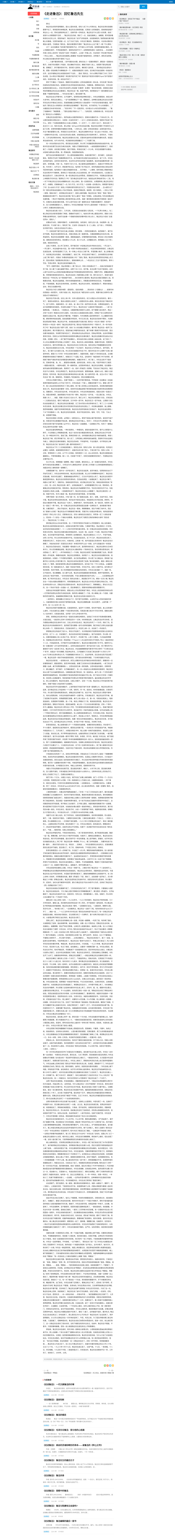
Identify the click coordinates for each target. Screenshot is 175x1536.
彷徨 (37, 29)
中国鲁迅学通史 (34, 154)
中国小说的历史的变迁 (34, 146)
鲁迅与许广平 (35, 171)
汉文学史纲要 (35, 133)
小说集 (4, 2)
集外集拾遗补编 (34, 70)
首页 (44, 7)
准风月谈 (36, 103)
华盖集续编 (35, 55)
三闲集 (37, 107)
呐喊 (37, 25)
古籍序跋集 (35, 130)
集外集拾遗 (35, 66)
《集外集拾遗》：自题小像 (127, 63)
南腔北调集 (35, 73)
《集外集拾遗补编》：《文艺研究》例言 (131, 27)
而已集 (37, 40)
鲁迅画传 (36, 164)
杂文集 (12, 2)
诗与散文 (21, 2)
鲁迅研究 (39, 2)
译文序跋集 (35, 137)
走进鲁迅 (49, 7)
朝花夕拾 (36, 118)
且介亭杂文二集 (34, 88)
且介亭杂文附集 (34, 96)
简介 (37, 21)
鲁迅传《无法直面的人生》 (34, 159)
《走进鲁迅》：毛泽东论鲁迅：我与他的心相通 (63, 1430)
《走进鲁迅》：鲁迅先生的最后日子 (58, 1460)
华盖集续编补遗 (34, 59)
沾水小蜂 (54, 18)
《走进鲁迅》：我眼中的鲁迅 (55, 1491)
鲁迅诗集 (36, 122)
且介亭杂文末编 (34, 92)
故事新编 (36, 32)
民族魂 (128, 87)
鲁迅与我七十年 (34, 167)
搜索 (143, 7)
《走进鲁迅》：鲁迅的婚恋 (54, 1415)
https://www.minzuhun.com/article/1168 (75, 1359)
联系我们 (130, 89)
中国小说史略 (35, 141)
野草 (37, 115)
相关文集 (48, 2)
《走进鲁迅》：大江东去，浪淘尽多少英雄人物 (98, 1373)
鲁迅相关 (36, 192)
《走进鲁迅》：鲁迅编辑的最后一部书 (59, 1521)
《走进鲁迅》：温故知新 (53, 1400)
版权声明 (123, 89)
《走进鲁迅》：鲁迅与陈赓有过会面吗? (60, 1506)
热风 (37, 47)
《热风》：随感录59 (125, 70)
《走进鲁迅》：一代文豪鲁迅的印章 (58, 1384)
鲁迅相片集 (35, 178)
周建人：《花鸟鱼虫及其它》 (34, 187)
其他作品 (30, 2)
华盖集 (37, 51)
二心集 (37, 77)
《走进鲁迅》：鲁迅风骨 (53, 1475)
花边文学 (36, 81)
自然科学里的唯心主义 (126, 76)
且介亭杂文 (35, 85)
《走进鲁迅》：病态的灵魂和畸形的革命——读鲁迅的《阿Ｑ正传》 (73, 1445)
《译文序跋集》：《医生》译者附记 (129, 48)
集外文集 (36, 62)
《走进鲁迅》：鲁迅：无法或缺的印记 (130, 42)
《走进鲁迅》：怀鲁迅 (50, 1373)
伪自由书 (36, 100)
